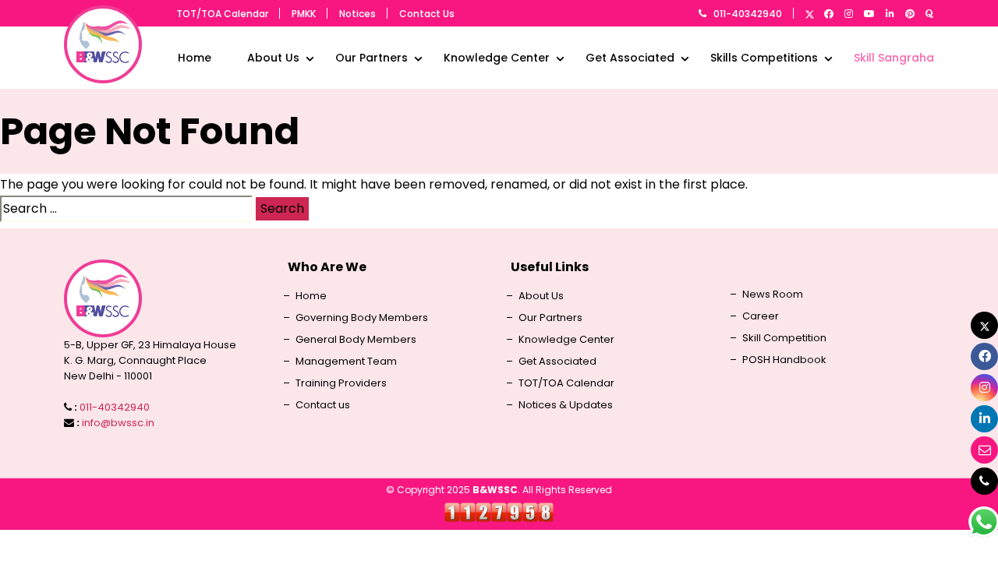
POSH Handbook (784, 360)
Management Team (346, 362)
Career (760, 316)
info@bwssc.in (118, 422)
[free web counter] (499, 511)
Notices (357, 13)
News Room (772, 295)
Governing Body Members (362, 318)
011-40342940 (747, 13)
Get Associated (630, 57)
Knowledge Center (497, 57)
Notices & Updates (565, 405)
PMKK (304, 13)
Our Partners (371, 57)
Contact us (323, 405)
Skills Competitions (764, 57)
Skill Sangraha (894, 57)
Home (194, 57)
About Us (273, 57)
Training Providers (341, 383)
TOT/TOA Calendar (222, 13)
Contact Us (427, 13)
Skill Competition (784, 338)
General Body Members (356, 340)
